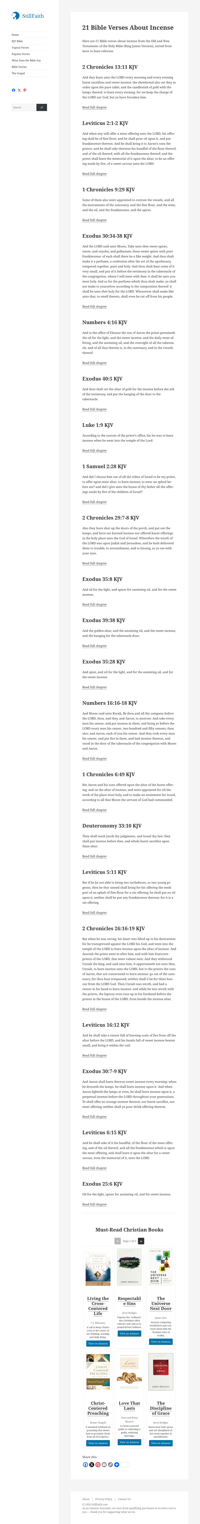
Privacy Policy (103, 1499)
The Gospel (18, 73)
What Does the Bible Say (26, 60)
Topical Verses (20, 47)
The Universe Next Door (161, 1303)
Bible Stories (19, 67)
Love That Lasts (129, 1405)
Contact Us (124, 1499)
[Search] (41, 107)
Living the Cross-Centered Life (98, 1305)
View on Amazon (98, 1343)
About (86, 1499)
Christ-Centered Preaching (98, 1408)
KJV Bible (17, 41)
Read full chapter (94, 107)
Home (15, 34)
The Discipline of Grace (161, 1408)
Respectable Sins (129, 1300)
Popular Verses (21, 54)
